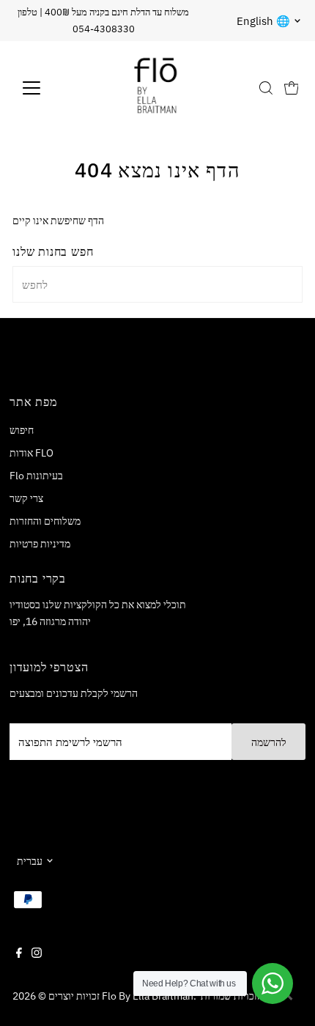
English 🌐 (263, 21)
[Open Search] (266, 88)
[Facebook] (19, 954)
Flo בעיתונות (36, 475)
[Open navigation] (47, 88)
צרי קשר (26, 498)
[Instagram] (36, 954)
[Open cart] (291, 88)
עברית (29, 861)
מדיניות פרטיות (40, 543)
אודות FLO (31, 453)
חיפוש (22, 430)
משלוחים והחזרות (45, 521)
